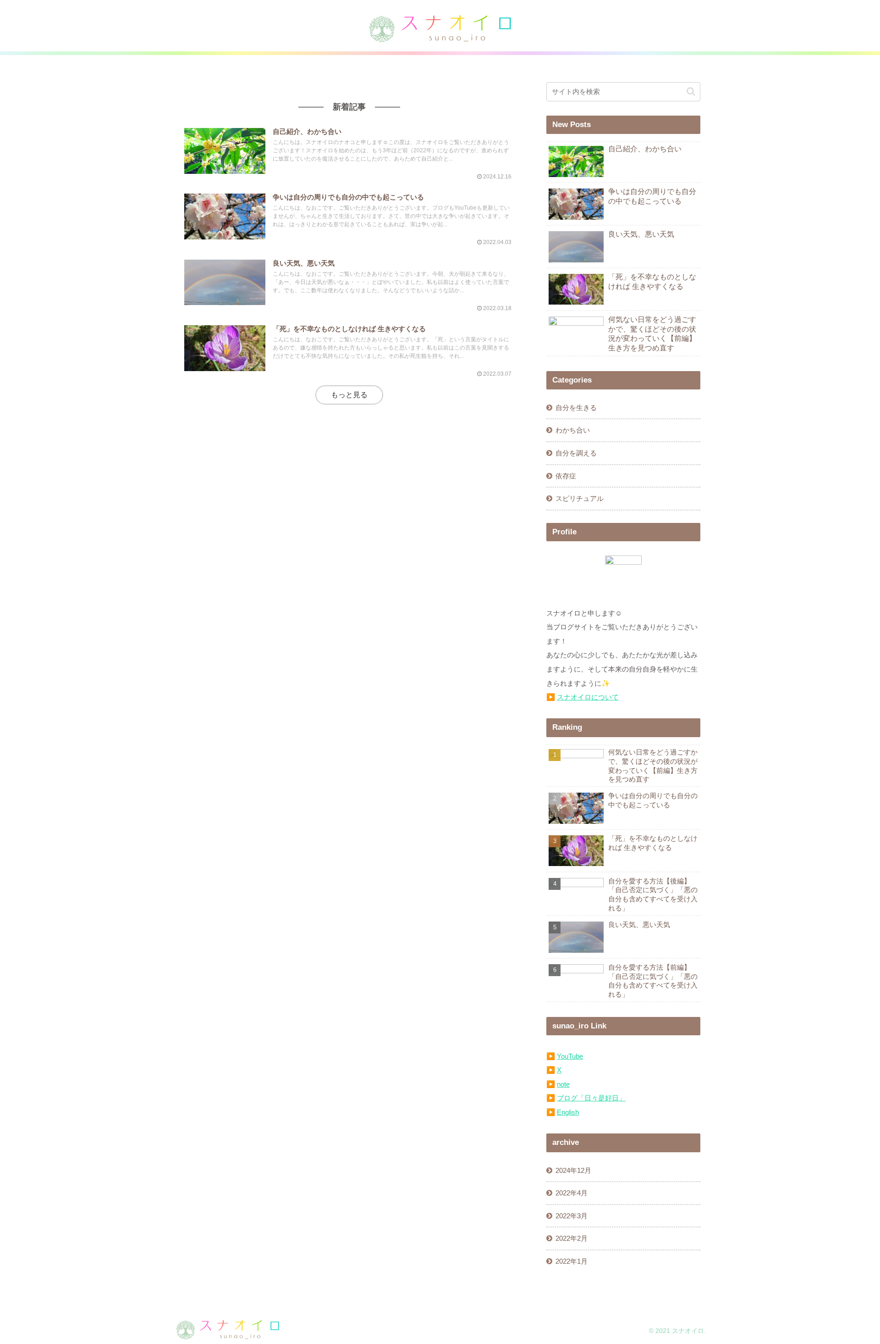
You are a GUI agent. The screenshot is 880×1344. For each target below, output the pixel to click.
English (568, 1112)
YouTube (570, 1056)
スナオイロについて (588, 697)
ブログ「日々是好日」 (591, 1098)
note (563, 1084)
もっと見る (349, 395)
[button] (691, 91)
